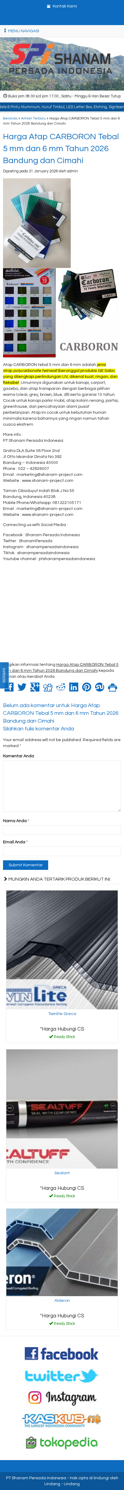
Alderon (62, 1301)
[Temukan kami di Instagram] (62, 1398)
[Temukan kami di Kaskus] (62, 1420)
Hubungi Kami (64, 1038)
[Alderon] (62, 1252)
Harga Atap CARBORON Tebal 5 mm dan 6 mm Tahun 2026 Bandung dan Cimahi (61, 148)
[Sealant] (62, 1109)
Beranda (10, 118)
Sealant (62, 1173)
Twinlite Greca (62, 1014)
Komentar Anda (18, 756)
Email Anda (14, 842)
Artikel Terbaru (33, 118)
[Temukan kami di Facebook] (62, 1353)
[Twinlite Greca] (62, 950)
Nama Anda (15, 821)
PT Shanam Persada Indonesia (36, 1478)
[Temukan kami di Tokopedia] (62, 1442)
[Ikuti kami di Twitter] (62, 1376)
